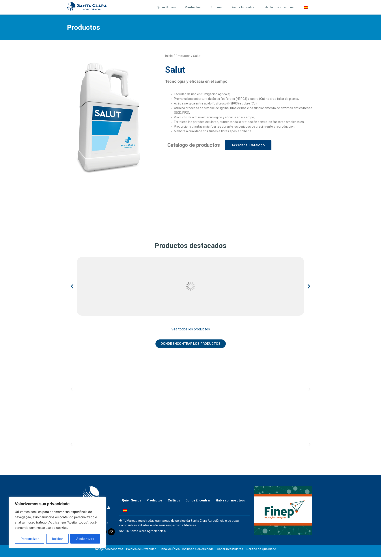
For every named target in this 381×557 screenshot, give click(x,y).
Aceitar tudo (85, 538)
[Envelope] (111, 531)
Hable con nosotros (279, 7)
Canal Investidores (230, 549)
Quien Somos (166, 7)
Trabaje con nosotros (108, 549)
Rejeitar (57, 538)
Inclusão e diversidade (198, 549)
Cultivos (215, 7)
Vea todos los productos (190, 329)
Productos (193, 7)
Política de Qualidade (261, 549)
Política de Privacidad (141, 549)
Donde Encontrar (243, 7)
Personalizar (30, 538)
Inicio (169, 56)
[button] (72, 286)
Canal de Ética (170, 549)
